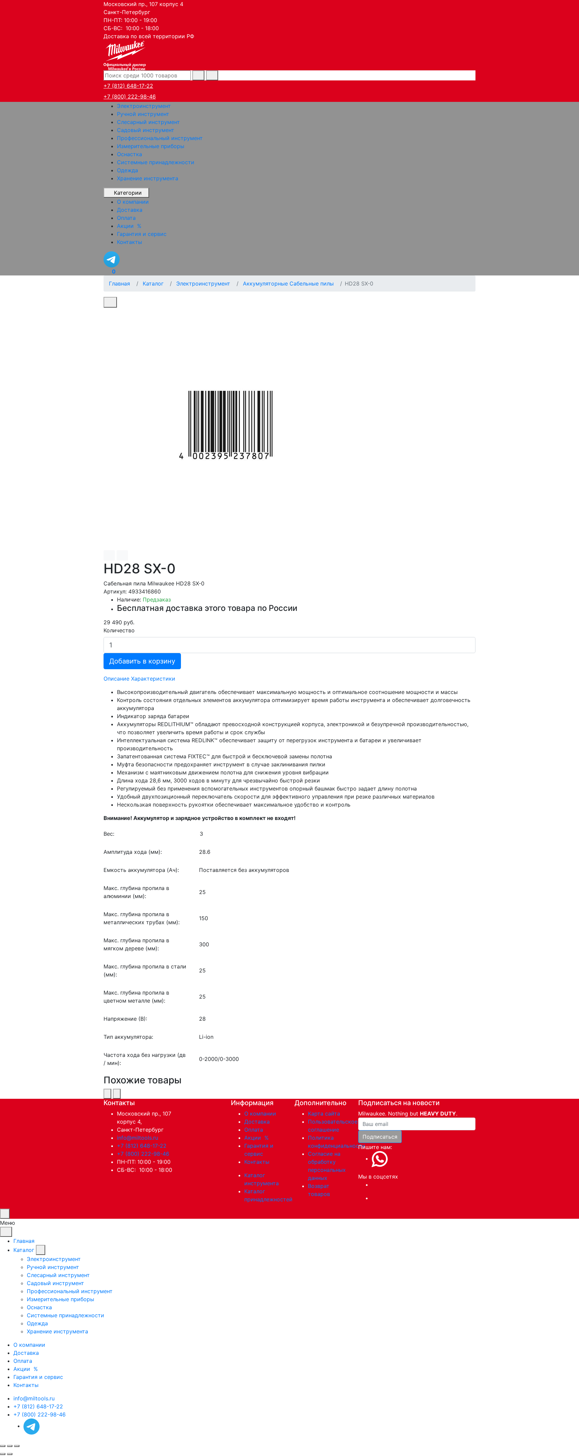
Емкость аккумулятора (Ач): (141, 870)
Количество (119, 630)
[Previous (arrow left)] (2, 1454)
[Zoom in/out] (16, 1446)
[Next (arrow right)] (9, 1454)
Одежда (127, 170)
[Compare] (122, 555)
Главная (24, 1241)
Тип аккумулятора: (128, 1036)
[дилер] (125, 54)
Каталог (23, 1250)
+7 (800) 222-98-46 (130, 96)
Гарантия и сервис (38, 1377)
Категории (127, 192)
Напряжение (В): (125, 1018)
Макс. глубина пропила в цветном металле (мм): (136, 996)
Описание (116, 678)
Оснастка (129, 154)
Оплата (253, 1129)
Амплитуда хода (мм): (133, 851)
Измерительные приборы (150, 146)
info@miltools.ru (137, 1137)
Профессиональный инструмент (160, 138)
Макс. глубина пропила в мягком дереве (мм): (136, 944)
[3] (337, 834)
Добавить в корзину (142, 661)
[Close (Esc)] (2, 1446)
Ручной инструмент (143, 114)
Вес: (109, 833)
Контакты (256, 1161)
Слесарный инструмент (148, 122)
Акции (257, 1137)
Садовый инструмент (145, 130)
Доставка (257, 1121)
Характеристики (153, 678)
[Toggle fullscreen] (9, 1446)
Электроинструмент (144, 106)
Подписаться (380, 1136)
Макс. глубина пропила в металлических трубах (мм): (142, 918)
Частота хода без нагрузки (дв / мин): (145, 1059)
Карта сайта (324, 1113)
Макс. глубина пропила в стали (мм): (145, 970)
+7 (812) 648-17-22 (128, 85)
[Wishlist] (109, 555)
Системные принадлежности (155, 162)
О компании (260, 1113)
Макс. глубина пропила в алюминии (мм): (136, 892)
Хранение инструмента (147, 178)
